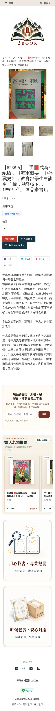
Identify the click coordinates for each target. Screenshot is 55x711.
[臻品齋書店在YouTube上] (31, 669)
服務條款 (16, 704)
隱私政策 (27, 704)
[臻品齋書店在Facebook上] (16, 669)
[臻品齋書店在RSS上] (38, 669)
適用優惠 (7, 206)
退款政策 (38, 704)
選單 (10, 3)
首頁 (4, 58)
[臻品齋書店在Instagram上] (24, 669)
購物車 (46, 3)
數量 (5, 221)
